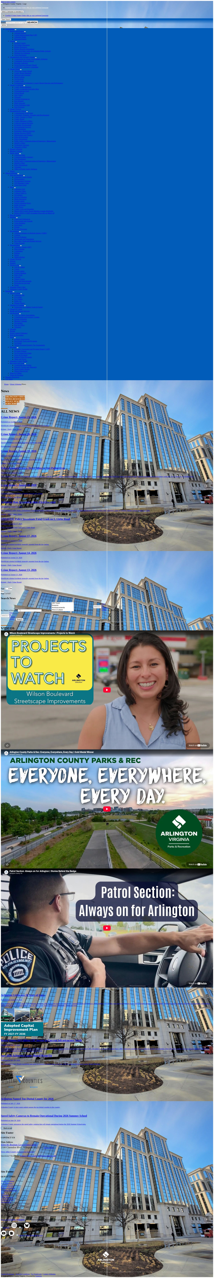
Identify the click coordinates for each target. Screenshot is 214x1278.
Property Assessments (22, 339)
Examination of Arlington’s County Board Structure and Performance (38, 83)
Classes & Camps (16, 309)
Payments (13, 347)
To (115, 610)
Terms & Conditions (22, 1274)
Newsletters (18, 195)
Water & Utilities (16, 373)
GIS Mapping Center (21, 183)
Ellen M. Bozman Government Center (19, 1144)
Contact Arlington (49, 1274)
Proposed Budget (20, 39)
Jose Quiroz (18, 95)
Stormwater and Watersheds (24, 239)
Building (13, 217)
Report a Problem (8, 1188)
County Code (19, 81)
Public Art (17, 301)
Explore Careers (20, 43)
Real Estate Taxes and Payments (25, 341)
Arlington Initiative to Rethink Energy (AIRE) (30, 233)
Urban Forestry (19, 243)
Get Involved (19, 79)
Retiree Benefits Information (24, 49)
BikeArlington (19, 249)
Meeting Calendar (16, 151)
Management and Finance (23, 135)
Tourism (13, 263)
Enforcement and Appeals (23, 221)
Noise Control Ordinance (19, 333)
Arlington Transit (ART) (22, 247)
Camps (16, 269)
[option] (109, 8)
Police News (18, 207)
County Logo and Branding (24, 209)
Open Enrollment (20, 55)
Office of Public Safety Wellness (25, 169)
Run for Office (19, 325)
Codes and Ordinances (22, 219)
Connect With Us (20, 193)
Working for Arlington (22, 53)
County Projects (15, 109)
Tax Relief (18, 343)
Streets (16, 255)
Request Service (7, 1186)
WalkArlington (19, 257)
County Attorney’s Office (23, 117)
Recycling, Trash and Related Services (27, 241)
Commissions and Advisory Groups (22, 57)
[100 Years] (63, 603)
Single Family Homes (22, 369)
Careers (12, 41)
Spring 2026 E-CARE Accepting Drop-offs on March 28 (34, 213)
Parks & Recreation (21, 137)
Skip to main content (8, 2)
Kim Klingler (19, 101)
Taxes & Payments (20, 355)
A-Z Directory (6, 1183)
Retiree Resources (20, 47)
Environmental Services (22, 127)
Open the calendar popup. (104, 607)
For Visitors (18, 299)
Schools (12, 261)
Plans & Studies (15, 215)
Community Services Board (24, 61)
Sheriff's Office (19, 163)
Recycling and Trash (17, 363)
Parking (17, 253)
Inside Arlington (20, 205)
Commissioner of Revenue (23, 113)
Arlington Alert (19, 155)
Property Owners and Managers (25, 367)
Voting (12, 171)
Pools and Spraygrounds (22, 281)
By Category (46, 610)
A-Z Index (9, 379)
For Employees (7, 1200)
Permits (17, 227)
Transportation (15, 245)
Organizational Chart (21, 91)
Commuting (18, 251)
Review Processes (20, 229)
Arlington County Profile (23, 177)
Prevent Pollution (20, 237)
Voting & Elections (16, 375)
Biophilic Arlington (21, 63)
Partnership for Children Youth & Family (28, 307)
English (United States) (26, 8)
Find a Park (18, 275)
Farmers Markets (20, 273)
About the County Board (23, 71)
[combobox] (12, 11)
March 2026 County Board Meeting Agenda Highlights (33, 211)
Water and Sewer (20, 359)
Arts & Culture (19, 267)
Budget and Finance (17, 31)
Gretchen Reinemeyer (22, 99)
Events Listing (19, 201)
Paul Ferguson (19, 107)
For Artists (18, 297)
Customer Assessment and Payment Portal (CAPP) (32, 349)
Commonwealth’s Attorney (23, 157)
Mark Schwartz (19, 103)
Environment (14, 231)
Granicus (38, 1276)
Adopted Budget (20, 33)
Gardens (17, 235)
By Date (83, 610)
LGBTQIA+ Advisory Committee (26, 67)
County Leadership (16, 85)
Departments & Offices (18, 111)
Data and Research (16, 175)
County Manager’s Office (23, 121)
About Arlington (11, 173)
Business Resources (12, 377)
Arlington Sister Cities (17, 287)
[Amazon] (63, 605)
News (12, 187)
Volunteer (17, 167)
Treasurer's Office (20, 147)
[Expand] (15, 29)
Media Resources (20, 199)
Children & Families (17, 305)
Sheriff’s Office (19, 143)
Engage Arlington (16, 149)
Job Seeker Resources (22, 45)
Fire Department (20, 129)
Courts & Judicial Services (23, 123)
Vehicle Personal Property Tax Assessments (29, 345)
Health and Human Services (20, 311)
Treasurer (17, 97)
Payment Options (20, 351)
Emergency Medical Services (24, 131)
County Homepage (7, 1274)
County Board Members (22, 73)
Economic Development (22, 125)
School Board (19, 93)
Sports (16, 285)
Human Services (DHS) (22, 133)
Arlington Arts (19, 295)
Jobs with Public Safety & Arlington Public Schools (32, 51)
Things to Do (14, 265)
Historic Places (19, 303)
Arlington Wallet (20, 37)
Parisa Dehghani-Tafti (22, 105)
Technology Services (21, 145)
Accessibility (6, 1202)
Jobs (2, 1193)
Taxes (12, 337)
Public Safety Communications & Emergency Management (35, 141)
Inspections (18, 225)
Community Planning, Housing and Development (31, 115)
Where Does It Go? (21, 371)
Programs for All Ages (22, 283)
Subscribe (11, 404)
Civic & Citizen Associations (24, 315)
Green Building (19, 223)
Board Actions (19, 77)
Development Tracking (22, 181)
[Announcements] (63, 608)
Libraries (17, 277)
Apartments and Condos (22, 365)
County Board (15, 69)
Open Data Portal (20, 185)
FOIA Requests (7, 1197)
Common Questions (9, 1190)
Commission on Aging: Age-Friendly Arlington (30, 59)
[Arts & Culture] (63, 610)
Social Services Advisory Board (25, 65)
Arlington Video (20, 191)
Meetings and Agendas (22, 75)
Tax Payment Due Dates (22, 353)
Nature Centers (19, 279)
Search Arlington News (22, 203)
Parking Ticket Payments (23, 357)
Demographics (19, 179)
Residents (8, 291)
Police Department (20, 139)
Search (3, 22)
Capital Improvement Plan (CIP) (25, 35)
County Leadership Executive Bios (26, 89)
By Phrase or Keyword (9, 610)
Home (6, 384)
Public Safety (14, 153)
